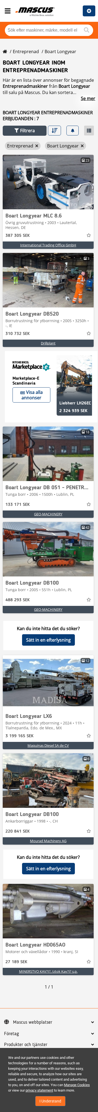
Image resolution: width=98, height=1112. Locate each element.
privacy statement (39, 1090)
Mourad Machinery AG (48, 840)
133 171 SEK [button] (17, 505)
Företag (11, 1033)
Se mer (88, 98)
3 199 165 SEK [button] (19, 736)
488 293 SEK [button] (17, 600)
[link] (48, 182)
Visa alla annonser (32, 395)
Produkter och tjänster (25, 1044)
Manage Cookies (77, 1085)
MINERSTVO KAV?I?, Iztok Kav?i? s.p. (48, 971)
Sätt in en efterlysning (48, 640)
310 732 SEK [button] (17, 334)
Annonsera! (89, 10)
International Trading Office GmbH (48, 245)
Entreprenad (26, 52)
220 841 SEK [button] (17, 831)
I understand (50, 1101)
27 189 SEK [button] (16, 962)
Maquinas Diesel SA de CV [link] (48, 745)
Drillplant (48, 343)
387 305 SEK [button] (17, 236)
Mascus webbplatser (32, 1022)
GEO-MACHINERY (48, 514)
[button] (25, 131)
